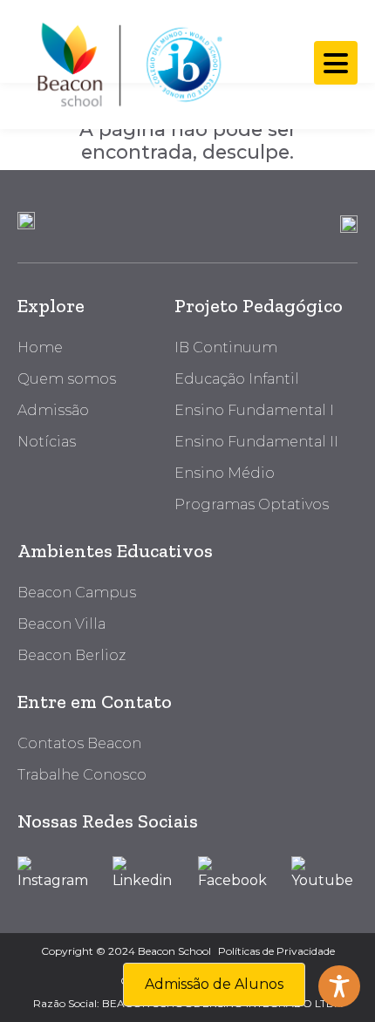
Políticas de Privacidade (276, 950)
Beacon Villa (61, 624)
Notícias (46, 441)
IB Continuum (225, 347)
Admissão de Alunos (214, 984)
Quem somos (66, 379)
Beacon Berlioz (71, 655)
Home (40, 347)
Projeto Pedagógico (258, 305)
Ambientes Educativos (115, 550)
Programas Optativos (251, 504)
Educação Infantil (236, 379)
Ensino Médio (224, 473)
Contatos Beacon (79, 743)
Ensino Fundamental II (256, 441)
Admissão (53, 410)
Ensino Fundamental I (254, 410)
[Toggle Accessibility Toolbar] (339, 986)
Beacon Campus (76, 592)
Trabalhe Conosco (82, 774)
